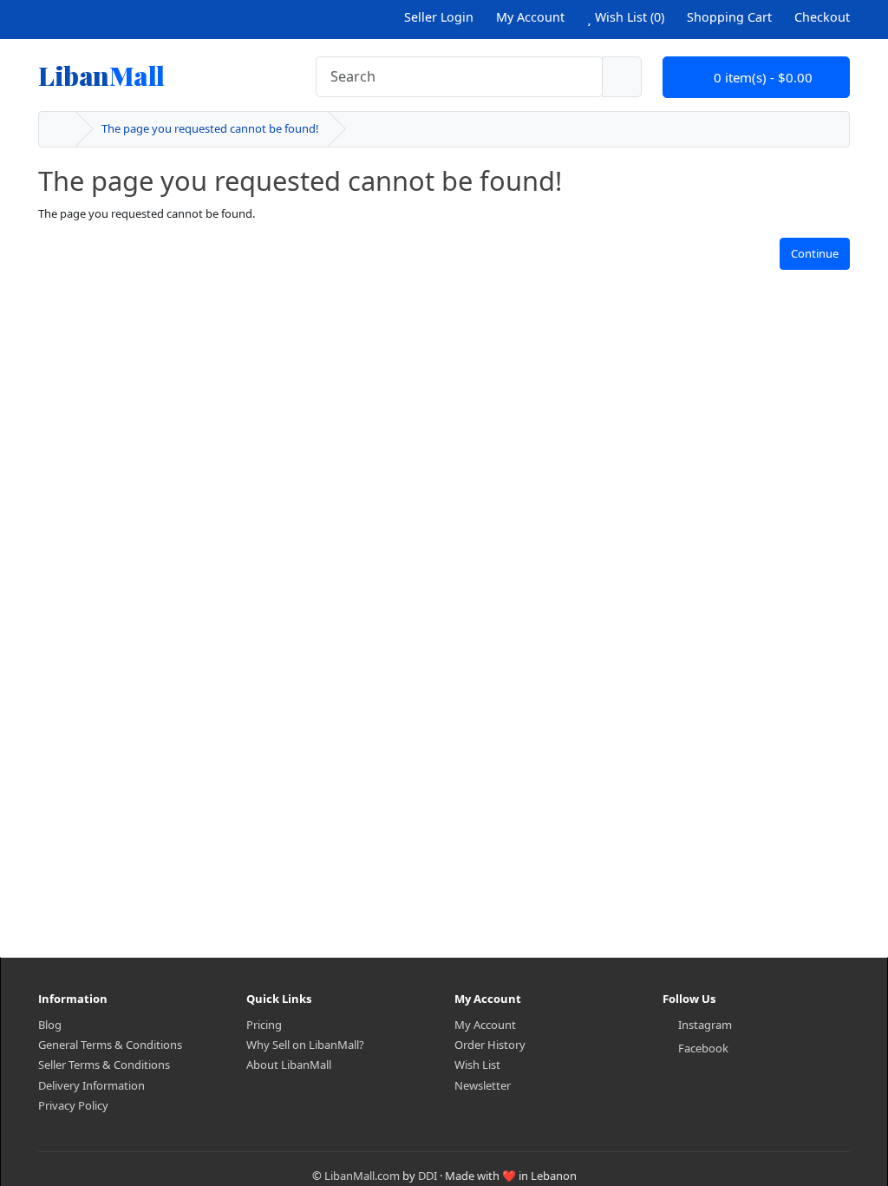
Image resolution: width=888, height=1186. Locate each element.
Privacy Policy (73, 1105)
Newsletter (482, 1085)
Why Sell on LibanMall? (305, 1044)
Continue (815, 253)
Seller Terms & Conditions (104, 1064)
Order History (490, 1044)
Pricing (264, 1024)
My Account (485, 1024)
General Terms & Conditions (110, 1044)
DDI (427, 1175)
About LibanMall (288, 1064)
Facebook (703, 1048)
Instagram (705, 1024)
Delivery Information (91, 1085)
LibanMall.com (362, 1175)
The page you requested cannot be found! (210, 128)
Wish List (477, 1064)
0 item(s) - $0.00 (761, 77)
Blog (50, 1024)
